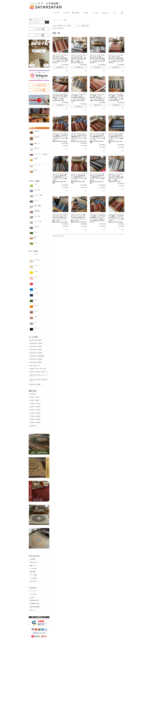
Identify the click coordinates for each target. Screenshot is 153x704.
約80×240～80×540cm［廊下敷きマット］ (39, 380)
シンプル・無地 (37, 195)
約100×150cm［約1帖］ (36, 340)
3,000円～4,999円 (34, 397)
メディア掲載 (33, 575)
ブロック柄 (36, 216)
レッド (35, 282)
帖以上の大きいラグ (35, 365)
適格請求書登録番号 (35, 606)
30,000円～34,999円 (35, 416)
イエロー (36, 271)
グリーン (36, 299)
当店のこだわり (34, 562)
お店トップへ (33, 610)
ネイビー (36, 294)
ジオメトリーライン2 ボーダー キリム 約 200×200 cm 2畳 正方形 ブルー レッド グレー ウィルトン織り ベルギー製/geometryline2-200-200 (116, 138)
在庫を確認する (59, 67)
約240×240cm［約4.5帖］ (36, 359)
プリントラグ (37, 164)
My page (105, 12)
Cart (114, 12)
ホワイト (36, 254)
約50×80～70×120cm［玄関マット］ (39, 371)
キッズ (35, 242)
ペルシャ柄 (36, 190)
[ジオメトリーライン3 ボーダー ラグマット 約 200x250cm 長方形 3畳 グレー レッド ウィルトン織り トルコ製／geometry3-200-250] (98, 44)
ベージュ (36, 265)
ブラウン (36, 311)
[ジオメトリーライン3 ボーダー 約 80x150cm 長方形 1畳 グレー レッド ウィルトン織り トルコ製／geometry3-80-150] (60, 84)
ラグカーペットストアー (57, 19)
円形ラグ (36, 148)
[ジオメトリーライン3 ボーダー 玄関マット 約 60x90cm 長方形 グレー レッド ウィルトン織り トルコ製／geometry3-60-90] (98, 84)
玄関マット (36, 143)
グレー (35, 322)
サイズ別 (85, 12)
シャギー (36, 184)
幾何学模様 (36, 211)
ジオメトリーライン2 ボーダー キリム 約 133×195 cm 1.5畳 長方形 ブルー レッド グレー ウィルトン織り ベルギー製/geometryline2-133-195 (97, 138)
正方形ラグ (36, 137)
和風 (34, 237)
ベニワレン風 (37, 221)
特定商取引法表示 (34, 600)
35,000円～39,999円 (35, 419)
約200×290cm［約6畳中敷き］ (37, 356)
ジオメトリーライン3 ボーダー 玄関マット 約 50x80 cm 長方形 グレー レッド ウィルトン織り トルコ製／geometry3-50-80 (116, 97)
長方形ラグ (36, 131)
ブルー (35, 288)
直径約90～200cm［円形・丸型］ (38, 368)
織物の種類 (32, 571)
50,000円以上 (33, 425)
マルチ (35, 316)
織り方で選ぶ (75, 12)
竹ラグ (35, 170)
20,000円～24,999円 (35, 409)
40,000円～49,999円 (35, 422)
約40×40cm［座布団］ (35, 384)
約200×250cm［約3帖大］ (36, 352)
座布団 (35, 158)
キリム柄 (36, 226)
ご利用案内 (32, 559)
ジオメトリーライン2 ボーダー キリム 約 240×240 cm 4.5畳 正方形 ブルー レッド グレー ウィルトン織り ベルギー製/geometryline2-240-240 (79, 178)
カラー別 (95, 12)
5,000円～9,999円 (34, 400)
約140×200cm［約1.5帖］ (36, 343)
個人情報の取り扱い (35, 603)
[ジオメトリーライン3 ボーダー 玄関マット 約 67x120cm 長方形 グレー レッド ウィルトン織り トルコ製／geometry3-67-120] (79, 84)
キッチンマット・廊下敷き (40, 154)
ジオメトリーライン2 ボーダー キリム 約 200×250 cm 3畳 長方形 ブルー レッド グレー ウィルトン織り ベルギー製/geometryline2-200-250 (60, 178)
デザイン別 (56, 12)
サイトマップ (33, 591)
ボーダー (36, 200)
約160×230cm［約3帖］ (36, 346)
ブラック (36, 328)
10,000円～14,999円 (35, 403)
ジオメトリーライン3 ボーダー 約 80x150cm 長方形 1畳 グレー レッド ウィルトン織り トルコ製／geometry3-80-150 (60, 97)
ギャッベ (36, 232)
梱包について (33, 565)
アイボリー (36, 260)
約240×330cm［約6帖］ (36, 362)
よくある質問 (33, 578)
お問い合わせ (33, 581)
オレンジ (36, 305)
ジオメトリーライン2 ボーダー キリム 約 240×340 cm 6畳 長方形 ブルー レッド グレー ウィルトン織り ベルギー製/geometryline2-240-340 (98, 178)
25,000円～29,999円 (35, 413)
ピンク (35, 277)
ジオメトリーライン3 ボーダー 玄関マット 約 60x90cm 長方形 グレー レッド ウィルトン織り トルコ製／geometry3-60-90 (97, 97)
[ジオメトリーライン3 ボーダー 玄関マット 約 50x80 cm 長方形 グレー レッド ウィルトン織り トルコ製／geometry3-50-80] (116, 84)
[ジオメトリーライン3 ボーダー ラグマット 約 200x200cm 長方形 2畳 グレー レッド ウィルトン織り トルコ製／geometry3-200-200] (116, 44)
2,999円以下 (33, 394)
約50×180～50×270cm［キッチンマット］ (39, 375)
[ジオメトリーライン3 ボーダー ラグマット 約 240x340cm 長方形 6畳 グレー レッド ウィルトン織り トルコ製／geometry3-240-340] (60, 44)
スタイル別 (66, 12)
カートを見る (33, 594)
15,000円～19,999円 (35, 406)
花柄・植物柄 (37, 205)
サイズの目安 (33, 568)
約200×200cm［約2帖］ (36, 349)
